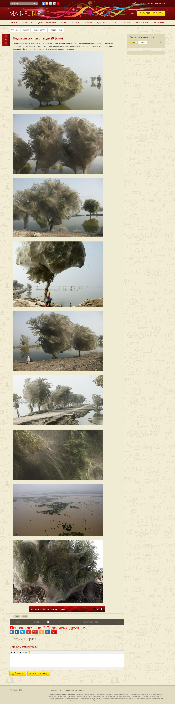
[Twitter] (50, 4)
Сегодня (134, 42)
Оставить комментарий (23, 646)
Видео (127, 22)
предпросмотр (39, 673)
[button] (11, 652)
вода (25, 616)
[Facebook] (43, 4)
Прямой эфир (55, 29)
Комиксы (28, 22)
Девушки (102, 22)
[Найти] (35, 3)
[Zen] (58, 4)
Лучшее (14, 29)
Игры (64, 22)
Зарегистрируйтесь (155, 3)
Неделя (142, 42)
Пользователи (39, 29)
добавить (17, 673)
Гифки (75, 22)
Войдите (136, 3)
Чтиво (88, 22)
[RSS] (46, 4)
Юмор (14, 22)
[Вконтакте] (54, 4)
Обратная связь (56, 690)
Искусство (142, 22)
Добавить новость (151, 13)
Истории (159, 22)
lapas (59, 622)
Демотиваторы (47, 22)
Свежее (25, 29)
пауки (17, 616)
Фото (115, 22)
